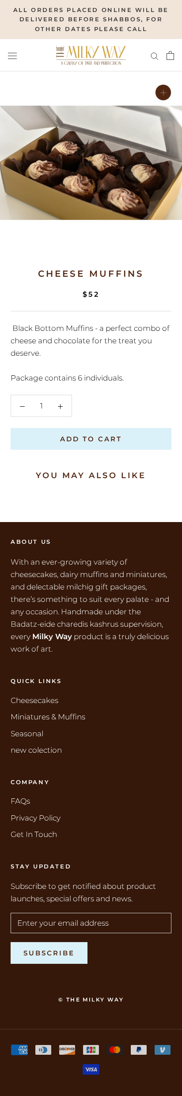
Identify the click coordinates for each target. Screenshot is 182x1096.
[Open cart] (170, 55)
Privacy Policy (36, 817)
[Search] (155, 55)
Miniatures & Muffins (48, 716)
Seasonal (27, 733)
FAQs (20, 801)
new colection (36, 750)
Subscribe (49, 953)
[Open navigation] (12, 55)
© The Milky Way (91, 999)
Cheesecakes (34, 700)
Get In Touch (34, 834)
